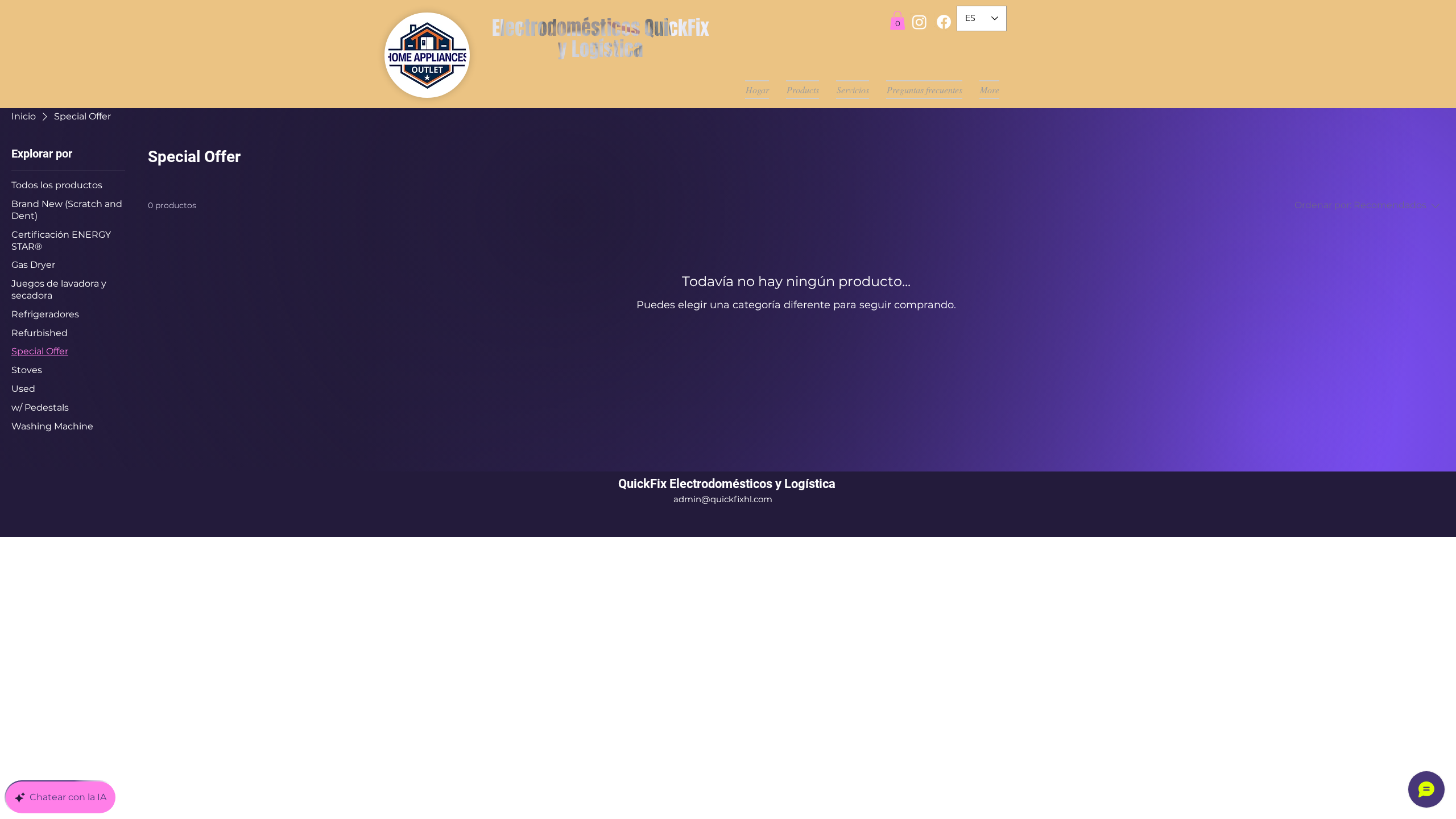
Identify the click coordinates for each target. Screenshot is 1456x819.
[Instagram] (919, 22)
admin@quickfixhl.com (722, 499)
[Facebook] (943, 22)
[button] (897, 20)
